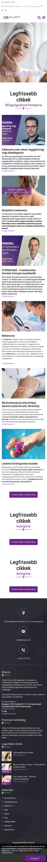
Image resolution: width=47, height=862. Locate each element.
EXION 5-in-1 (9, 806)
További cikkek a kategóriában (23, 495)
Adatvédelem (9, 830)
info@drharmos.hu (23, 640)
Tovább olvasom (8, 171)
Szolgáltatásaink (10, 802)
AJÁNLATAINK (9, 822)
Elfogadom (35, 858)
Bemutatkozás (10, 798)
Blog (6, 818)
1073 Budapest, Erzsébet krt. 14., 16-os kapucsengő (21, 6)
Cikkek (6, 814)
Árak (6, 810)
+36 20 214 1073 (23, 658)
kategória (23, 105)
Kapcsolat (8, 826)
